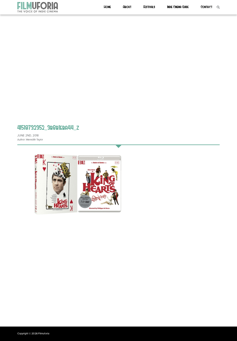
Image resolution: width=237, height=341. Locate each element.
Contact (206, 6)
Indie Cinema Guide (178, 6)
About (127, 6)
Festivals (149, 6)
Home (107, 6)
